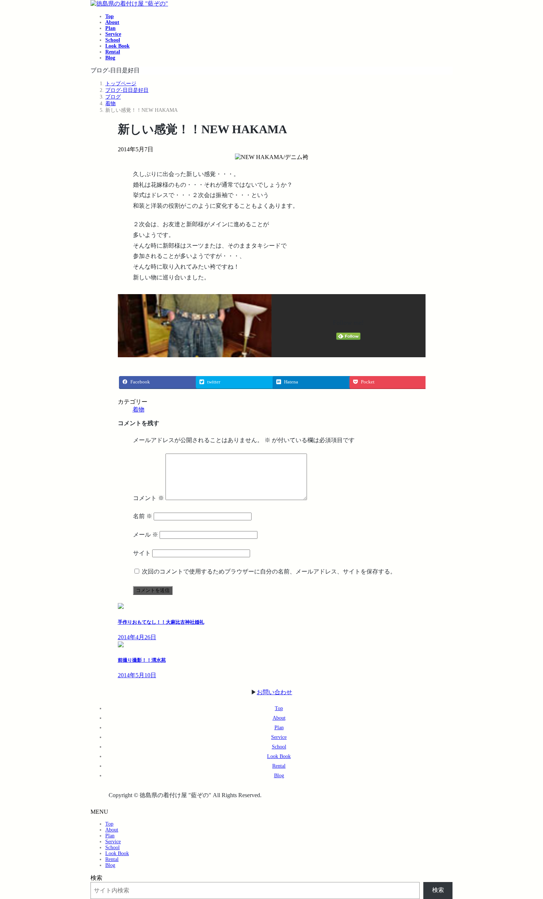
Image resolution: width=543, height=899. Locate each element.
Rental (279, 766)
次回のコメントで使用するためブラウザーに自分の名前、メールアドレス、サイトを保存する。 (269, 571)
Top (279, 708)
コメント (148, 498)
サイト (142, 553)
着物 (138, 409)
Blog (279, 775)
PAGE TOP (525, 864)
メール (145, 534)
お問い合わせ (274, 692)
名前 (142, 516)
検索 (96, 878)
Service (279, 737)
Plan (279, 727)
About (279, 718)
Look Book (279, 756)
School (279, 747)
